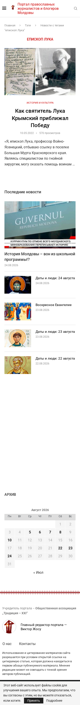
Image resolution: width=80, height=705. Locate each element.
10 (10, 540)
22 (60, 548)
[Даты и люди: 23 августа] (17, 338)
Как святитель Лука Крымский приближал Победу (40, 118)
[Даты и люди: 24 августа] (17, 285)
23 (70, 548)
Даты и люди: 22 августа (55, 358)
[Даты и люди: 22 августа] (17, 365)
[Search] (75, 8)
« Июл (38, 572)
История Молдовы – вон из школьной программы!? (39, 257)
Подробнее (54, 700)
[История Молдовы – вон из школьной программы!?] (40, 224)
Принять (33, 700)
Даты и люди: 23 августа (55, 332)
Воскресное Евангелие (54, 305)
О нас (7, 644)
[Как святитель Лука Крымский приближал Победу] (40, 71)
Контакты (27, 644)
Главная (9, 25)
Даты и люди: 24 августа (55, 278)
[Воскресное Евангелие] (17, 311)
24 (10, 556)
